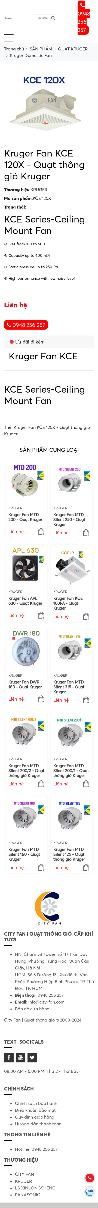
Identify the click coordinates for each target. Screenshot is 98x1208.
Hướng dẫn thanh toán (38, 1123)
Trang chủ (14, 49)
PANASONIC (27, 1194)
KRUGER (38, 189)
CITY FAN (24, 1174)
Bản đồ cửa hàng (32, 1008)
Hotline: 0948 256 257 (36, 1149)
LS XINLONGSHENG (35, 1188)
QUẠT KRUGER (73, 49)
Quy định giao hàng (34, 1117)
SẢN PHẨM (41, 49)
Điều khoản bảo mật (35, 1110)
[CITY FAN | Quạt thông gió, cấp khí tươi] (8, 17)
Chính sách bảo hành (36, 1103)
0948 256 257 (84, 21)
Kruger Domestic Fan (31, 55)
